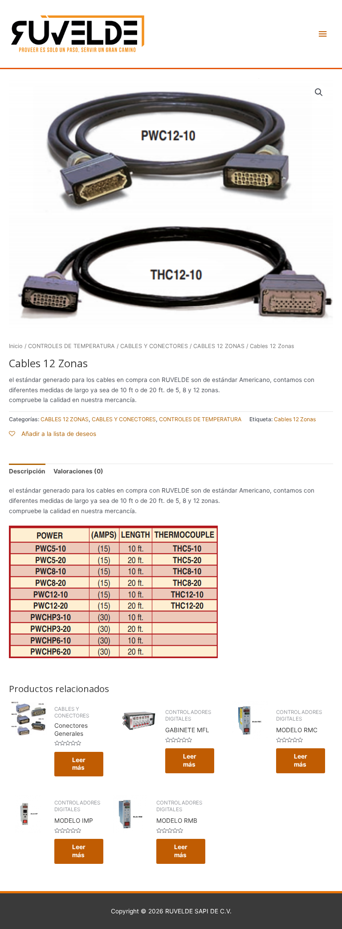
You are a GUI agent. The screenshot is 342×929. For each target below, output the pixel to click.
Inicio (16, 346)
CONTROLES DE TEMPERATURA (71, 346)
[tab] (27, 472)
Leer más (79, 763)
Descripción (27, 471)
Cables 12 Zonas (295, 419)
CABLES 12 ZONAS (218, 346)
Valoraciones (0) (78, 471)
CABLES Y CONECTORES (154, 346)
